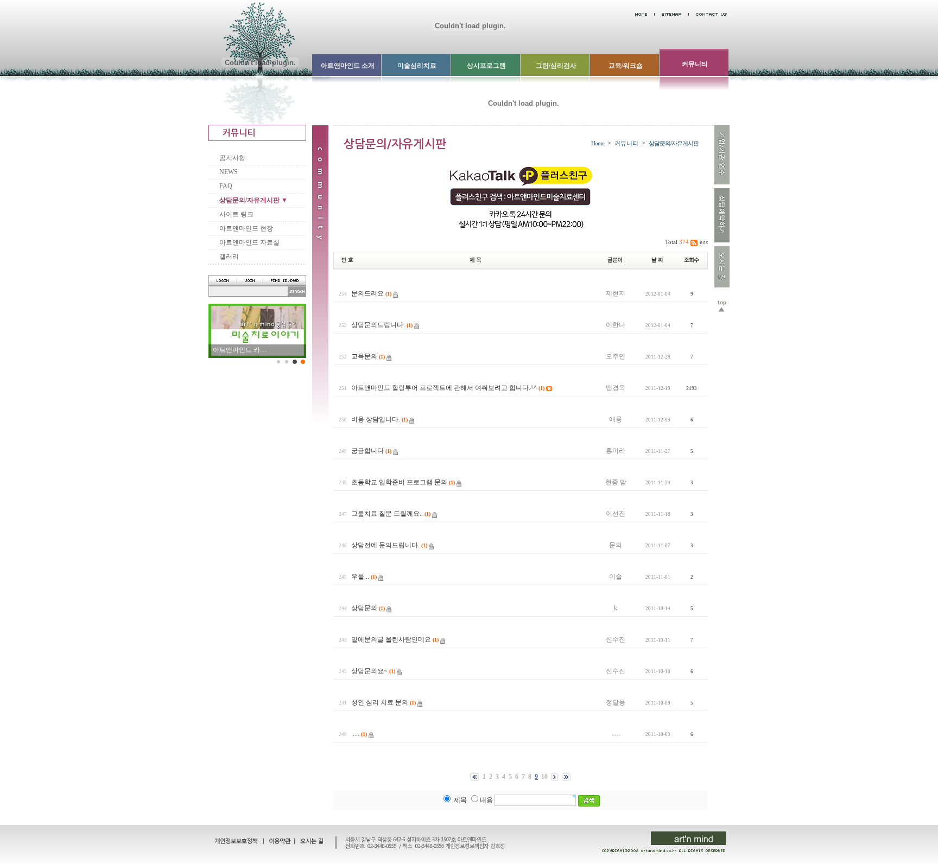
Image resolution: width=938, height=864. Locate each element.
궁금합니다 (367, 451)
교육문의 (364, 356)
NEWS (228, 172)
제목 (460, 800)
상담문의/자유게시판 (674, 143)
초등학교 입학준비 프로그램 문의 (399, 482)
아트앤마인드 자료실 (249, 242)
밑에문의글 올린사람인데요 (391, 639)
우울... (360, 576)
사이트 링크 (236, 214)
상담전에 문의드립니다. (385, 545)
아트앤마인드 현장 (246, 228)
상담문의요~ (369, 671)
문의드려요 (367, 293)
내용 (486, 800)
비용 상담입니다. (375, 419)
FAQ (225, 186)
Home (597, 143)
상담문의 (364, 608)
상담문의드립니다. (378, 325)
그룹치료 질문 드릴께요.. (387, 513)
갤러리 (229, 256)
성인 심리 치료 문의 (379, 702)
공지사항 (232, 158)
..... (355, 734)
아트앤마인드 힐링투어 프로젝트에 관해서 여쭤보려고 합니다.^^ (444, 388)
